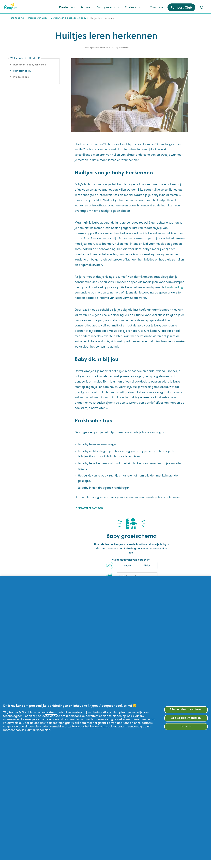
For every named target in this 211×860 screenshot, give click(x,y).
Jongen (127, 566)
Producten (67, 7)
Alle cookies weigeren (186, 718)
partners (51, 712)
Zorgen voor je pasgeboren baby (68, 18)
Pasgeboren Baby (37, 18)
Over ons (156, 7)
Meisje (147, 566)
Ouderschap (134, 7)
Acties (85, 7)
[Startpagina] (11, 6)
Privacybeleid (12, 723)
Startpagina (17, 18)
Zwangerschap (107, 7)
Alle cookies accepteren (186, 709)
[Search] (202, 7)
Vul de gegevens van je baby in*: (131, 560)
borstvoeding (174, 287)
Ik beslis (186, 726)
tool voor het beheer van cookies (94, 726)
